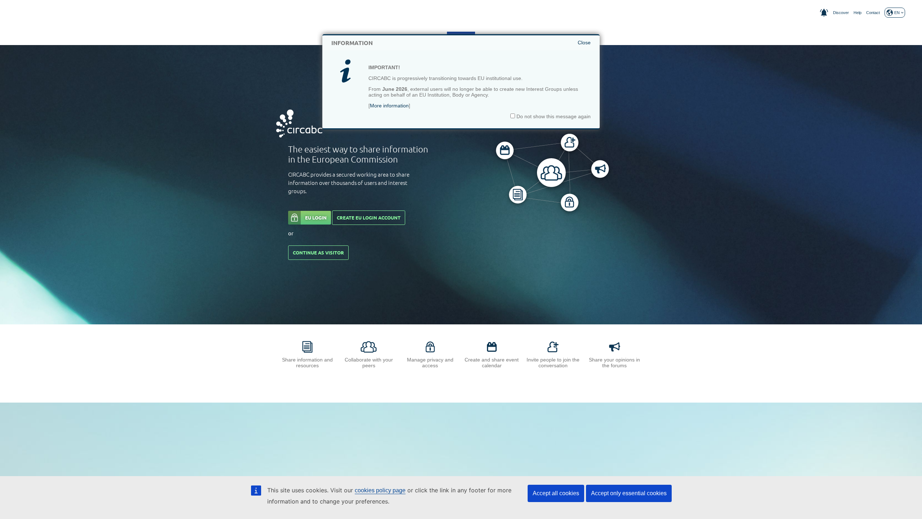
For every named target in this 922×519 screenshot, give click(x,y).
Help (857, 12)
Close (584, 42)
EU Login (316, 217)
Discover (841, 12)
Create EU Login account (368, 217)
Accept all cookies (556, 493)
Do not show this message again (553, 116)
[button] (895, 12)
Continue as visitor (318, 252)
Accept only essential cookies (629, 493)
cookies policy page (380, 490)
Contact (873, 12)
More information (389, 105)
